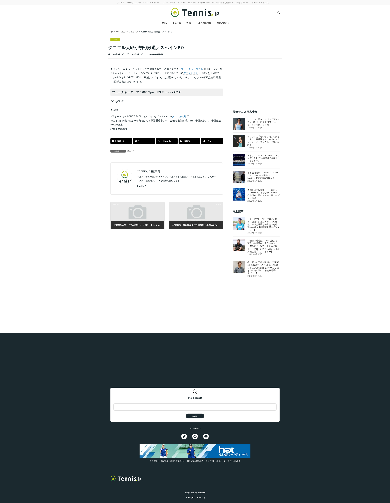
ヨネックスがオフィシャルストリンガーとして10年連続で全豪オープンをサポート (263, 158)
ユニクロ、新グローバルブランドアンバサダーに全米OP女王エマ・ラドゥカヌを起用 (263, 122)
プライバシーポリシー (215, 461)
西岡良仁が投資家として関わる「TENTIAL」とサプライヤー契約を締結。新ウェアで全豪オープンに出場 (263, 194)
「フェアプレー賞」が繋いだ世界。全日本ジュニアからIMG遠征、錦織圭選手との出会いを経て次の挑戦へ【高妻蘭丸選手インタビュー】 (263, 224)
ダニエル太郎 (190, 73)
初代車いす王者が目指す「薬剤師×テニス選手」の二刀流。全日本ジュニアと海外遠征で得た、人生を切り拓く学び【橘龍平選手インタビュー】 (263, 268)
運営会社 (153, 461)
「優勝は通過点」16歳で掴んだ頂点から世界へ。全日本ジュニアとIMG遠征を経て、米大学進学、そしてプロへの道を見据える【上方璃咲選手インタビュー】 (263, 246)
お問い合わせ (233, 461)
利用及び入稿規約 (194, 461)
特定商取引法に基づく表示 (172, 461)
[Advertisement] (256, 86)
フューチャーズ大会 (192, 69)
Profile (140, 186)
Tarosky (201, 492)
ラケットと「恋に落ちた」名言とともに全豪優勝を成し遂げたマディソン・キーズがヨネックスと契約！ (263, 140)
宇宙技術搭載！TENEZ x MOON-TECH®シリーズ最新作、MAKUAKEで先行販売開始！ (263, 175)
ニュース (131, 151)
